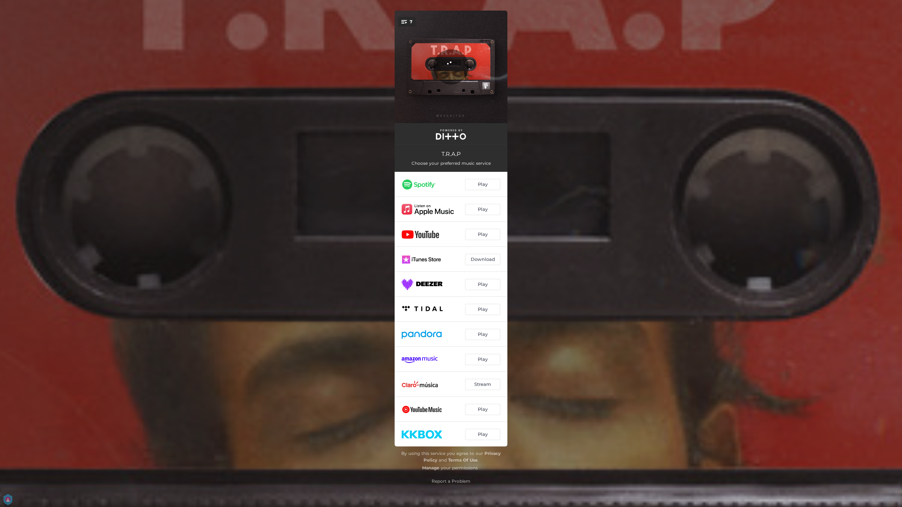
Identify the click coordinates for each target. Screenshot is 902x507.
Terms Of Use (463, 460)
